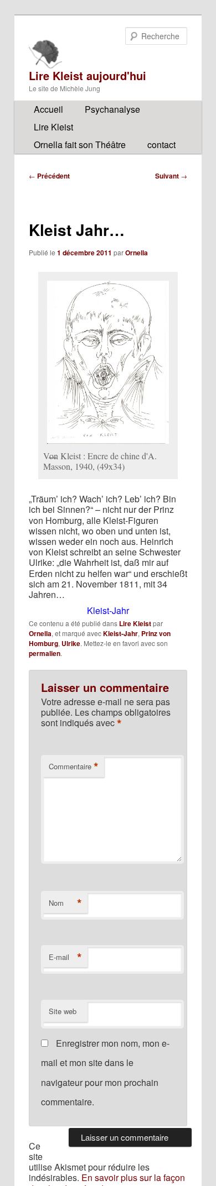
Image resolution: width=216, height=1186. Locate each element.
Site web (62, 1011)
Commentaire (74, 766)
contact (161, 144)
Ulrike (70, 643)
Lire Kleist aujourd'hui (87, 75)
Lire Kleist (53, 126)
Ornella (136, 253)
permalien (44, 653)
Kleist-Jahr (120, 633)
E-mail (65, 957)
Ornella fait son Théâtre (80, 144)
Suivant (171, 176)
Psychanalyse (112, 109)
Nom (65, 903)
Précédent (49, 176)
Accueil (48, 109)
